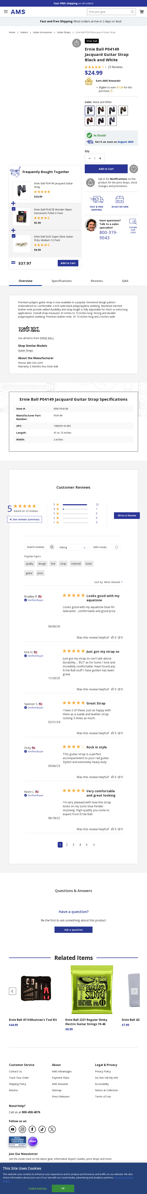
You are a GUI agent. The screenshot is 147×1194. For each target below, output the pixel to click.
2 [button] (67, 845)
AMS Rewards (60, 1084)
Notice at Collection (106, 1090)
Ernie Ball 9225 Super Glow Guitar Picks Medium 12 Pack (53, 238)
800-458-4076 (31, 1112)
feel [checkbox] (53, 563)
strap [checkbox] (63, 563)
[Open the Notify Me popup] (90, 182)
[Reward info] (111, 91)
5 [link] (103, 67)
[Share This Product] (76, 43)
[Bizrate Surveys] (21, 1144)
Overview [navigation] (25, 281)
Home (12, 32)
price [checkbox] (40, 573)
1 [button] (60, 845)
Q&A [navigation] (125, 281)
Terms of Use (103, 1096)
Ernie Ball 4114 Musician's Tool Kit (33, 1020)
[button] (141, 11)
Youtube (12, 1129)
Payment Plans (60, 1077)
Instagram (22, 1129)
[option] (89, 110)
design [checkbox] (42, 563)
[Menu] (6, 11)
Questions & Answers (73, 890)
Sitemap (56, 1090)
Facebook (32, 1129)
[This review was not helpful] (119, 637)
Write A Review (127, 515)
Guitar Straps (63, 32)
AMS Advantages (62, 1071)
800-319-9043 (108, 235)
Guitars (24, 32)
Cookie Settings (38, 1188)
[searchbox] (36, 547)
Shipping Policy (17, 1084)
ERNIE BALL (47, 338)
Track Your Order (19, 1077)
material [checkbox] (76, 563)
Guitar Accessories (42, 32)
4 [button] (80, 845)
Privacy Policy (103, 1071)
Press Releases (61, 1096)
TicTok (42, 1129)
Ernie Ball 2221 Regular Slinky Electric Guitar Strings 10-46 (86, 1022)
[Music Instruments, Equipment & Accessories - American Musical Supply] (18, 11)
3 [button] (73, 845)
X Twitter (52, 1129)
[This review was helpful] (112, 637)
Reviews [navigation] (97, 281)
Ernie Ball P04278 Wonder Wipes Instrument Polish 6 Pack (53, 211)
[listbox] (111, 116)
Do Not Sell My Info (106, 1077)
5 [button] (86, 845)
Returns (13, 1090)
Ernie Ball (91, 41)
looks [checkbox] (89, 563)
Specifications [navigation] (62, 281)
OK (63, 1188)
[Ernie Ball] (29, 334)
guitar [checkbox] (29, 573)
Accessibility (102, 1084)
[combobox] (111, 12)
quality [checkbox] (29, 563)
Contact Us (15, 1071)
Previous (12, 991)
